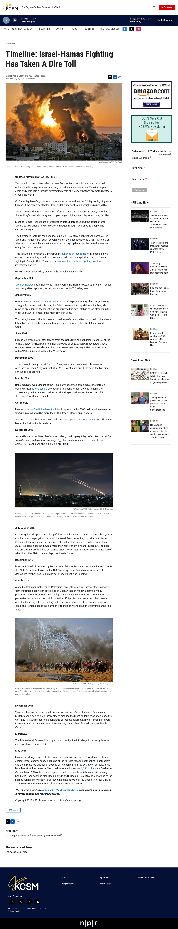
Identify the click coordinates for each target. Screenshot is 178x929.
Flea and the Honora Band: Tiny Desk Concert (160, 291)
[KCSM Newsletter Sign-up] (151, 129)
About (75, 29)
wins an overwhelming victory (40, 301)
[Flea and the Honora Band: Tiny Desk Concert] (140, 289)
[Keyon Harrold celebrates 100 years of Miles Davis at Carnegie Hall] (140, 334)
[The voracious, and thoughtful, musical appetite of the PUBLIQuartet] (140, 244)
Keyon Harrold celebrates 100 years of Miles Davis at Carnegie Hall (158, 339)
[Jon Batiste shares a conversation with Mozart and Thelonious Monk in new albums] (140, 216)
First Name (138, 168)
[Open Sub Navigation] (35, 29)
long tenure (40, 388)
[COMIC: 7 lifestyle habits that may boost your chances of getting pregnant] (140, 374)
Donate (168, 7)
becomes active (87, 419)
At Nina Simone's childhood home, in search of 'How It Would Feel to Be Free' (159, 311)
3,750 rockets (88, 768)
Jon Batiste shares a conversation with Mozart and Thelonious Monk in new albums (159, 221)
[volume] (14, 20)
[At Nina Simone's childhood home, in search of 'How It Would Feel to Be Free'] (140, 310)
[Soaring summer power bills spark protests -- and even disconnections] (140, 398)
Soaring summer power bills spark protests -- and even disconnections (158, 403)
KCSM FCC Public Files (145, 878)
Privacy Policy (105, 884)
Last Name (139, 179)
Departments (105, 878)
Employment (68, 884)
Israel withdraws (24, 284)
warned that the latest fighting (74, 261)
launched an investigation (75, 253)
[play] (6, 20)
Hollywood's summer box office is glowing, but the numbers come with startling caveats (159, 431)
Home (6, 29)
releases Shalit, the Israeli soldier (42, 409)
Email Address (142, 157)
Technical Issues (110, 29)
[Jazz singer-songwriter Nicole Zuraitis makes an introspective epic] (140, 268)
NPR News (10, 43)
